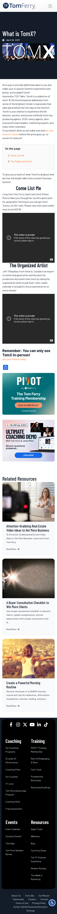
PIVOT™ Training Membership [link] (38, 749)
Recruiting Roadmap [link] (40, 787)
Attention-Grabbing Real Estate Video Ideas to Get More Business (28, 518)
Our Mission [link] (44, 895)
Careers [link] (32, 899)
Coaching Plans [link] (13, 769)
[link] (19, 6)
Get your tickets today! (14, 359)
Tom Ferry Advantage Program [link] (16, 792)
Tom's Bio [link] (29, 895)
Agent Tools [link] (36, 829)
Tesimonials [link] (18, 899)
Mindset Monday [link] (38, 868)
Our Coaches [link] (12, 776)
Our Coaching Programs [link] (12, 749)
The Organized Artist (21, 161)
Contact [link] (44, 899)
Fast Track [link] (36, 769)
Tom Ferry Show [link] (38, 850)
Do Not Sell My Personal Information (30, 906)
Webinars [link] (35, 836)
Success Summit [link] (14, 836)
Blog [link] (33, 843)
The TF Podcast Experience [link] (38, 859)
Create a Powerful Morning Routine (28, 675)
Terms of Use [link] (22, 903)
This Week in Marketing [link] (36, 877)
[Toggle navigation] (50, 6)
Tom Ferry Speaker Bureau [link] (14, 852)
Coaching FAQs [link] (13, 801)
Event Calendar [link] (13, 829)
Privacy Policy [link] (38, 903)
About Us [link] (16, 895)
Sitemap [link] (30, 910)
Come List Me (17, 155)
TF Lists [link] (9, 783)
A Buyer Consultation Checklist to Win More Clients (28, 597)
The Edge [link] (10, 843)
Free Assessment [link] (14, 808)
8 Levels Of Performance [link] (12, 760)
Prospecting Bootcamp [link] (37, 778)
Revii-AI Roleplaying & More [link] (40, 760)
